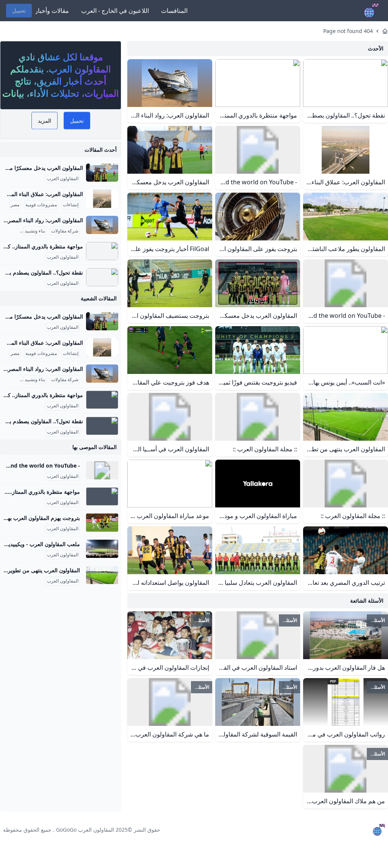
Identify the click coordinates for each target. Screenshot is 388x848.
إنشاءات (70, 205)
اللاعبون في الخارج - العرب (115, 10)
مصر (15, 205)
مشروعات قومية (41, 205)
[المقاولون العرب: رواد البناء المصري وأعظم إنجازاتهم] (102, 225)
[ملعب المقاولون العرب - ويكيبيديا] (102, 549)
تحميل (19, 10)
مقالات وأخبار (52, 10)
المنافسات (174, 10)
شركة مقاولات (64, 231)
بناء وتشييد (35, 231)
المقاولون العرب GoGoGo (85, 829)
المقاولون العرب (62, 179)
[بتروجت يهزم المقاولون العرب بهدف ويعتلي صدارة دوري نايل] (102, 523)
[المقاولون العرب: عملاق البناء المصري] (102, 199)
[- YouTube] (102, 470)
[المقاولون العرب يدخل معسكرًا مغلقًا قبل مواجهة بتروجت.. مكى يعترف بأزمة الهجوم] (102, 172)
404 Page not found (348, 31)
